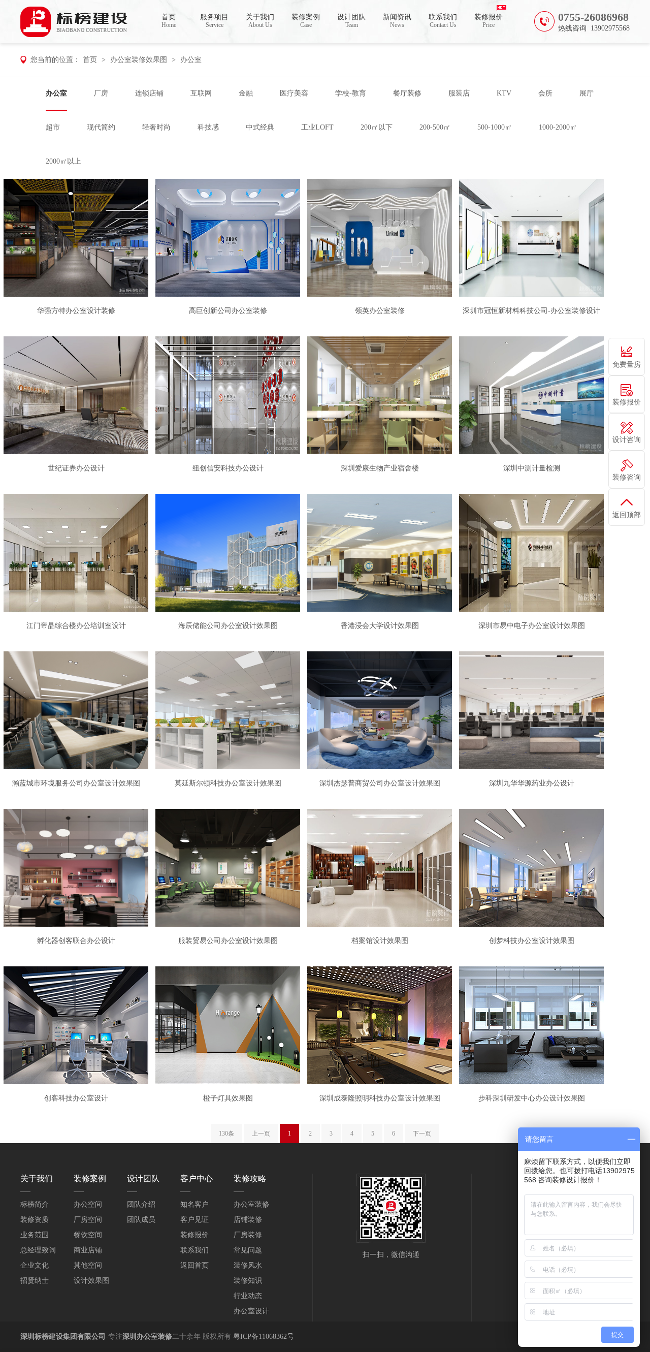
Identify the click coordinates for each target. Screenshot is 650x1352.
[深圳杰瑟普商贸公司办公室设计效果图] (379, 709)
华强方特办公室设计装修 (76, 311)
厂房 (101, 93)
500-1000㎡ (494, 127)
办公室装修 (251, 1204)
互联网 (201, 93)
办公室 (191, 60)
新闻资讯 (397, 20)
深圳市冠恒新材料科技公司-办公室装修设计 (531, 311)
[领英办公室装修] (379, 237)
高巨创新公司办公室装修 (228, 311)
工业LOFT (317, 127)
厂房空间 (88, 1219)
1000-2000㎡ (558, 127)
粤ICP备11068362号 (263, 1336)
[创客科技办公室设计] (76, 1024)
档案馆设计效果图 (379, 941)
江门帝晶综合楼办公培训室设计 (76, 626)
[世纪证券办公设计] (76, 394)
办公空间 (88, 1204)
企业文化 (34, 1265)
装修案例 (305, 20)
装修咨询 (626, 477)
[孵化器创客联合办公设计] (76, 867)
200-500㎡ (434, 127)
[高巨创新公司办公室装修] (227, 237)
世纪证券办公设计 (76, 468)
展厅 (586, 93)
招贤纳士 (34, 1280)
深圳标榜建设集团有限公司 (63, 1336)
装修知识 (248, 1280)
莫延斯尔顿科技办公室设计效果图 (228, 783)
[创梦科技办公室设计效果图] (531, 867)
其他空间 (88, 1265)
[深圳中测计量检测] (531, 394)
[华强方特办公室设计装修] (76, 237)
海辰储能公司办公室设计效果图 (228, 626)
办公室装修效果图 (138, 60)
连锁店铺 (149, 93)
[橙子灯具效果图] (227, 1024)
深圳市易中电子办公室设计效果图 (531, 626)
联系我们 (443, 20)
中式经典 (260, 127)
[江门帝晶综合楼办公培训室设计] (76, 552)
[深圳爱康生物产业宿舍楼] (379, 394)
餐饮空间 (88, 1235)
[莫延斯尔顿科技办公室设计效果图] (227, 709)
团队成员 (141, 1219)
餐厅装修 (407, 93)
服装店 (459, 93)
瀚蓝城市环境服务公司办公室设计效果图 (76, 783)
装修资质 (34, 1219)
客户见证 (194, 1219)
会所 (545, 93)
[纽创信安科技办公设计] (227, 394)
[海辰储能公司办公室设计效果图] (227, 552)
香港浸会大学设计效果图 (380, 626)
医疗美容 (294, 93)
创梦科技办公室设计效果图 (531, 941)
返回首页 (194, 1265)
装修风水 (248, 1265)
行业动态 (248, 1296)
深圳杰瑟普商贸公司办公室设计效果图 (379, 783)
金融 (246, 93)
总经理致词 (38, 1250)
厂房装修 (248, 1235)
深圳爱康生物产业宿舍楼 (380, 468)
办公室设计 (251, 1311)
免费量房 (626, 364)
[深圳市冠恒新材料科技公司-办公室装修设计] (531, 237)
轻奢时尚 (156, 127)
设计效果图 (91, 1280)
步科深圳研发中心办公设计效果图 (531, 1098)
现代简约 (101, 127)
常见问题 (248, 1250)
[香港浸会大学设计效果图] (379, 552)
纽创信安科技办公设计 (228, 468)
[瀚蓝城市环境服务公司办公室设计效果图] (76, 709)
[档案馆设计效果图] (379, 867)
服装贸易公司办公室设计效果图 (228, 941)
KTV (504, 93)
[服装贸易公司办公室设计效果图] (227, 867)
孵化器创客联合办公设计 (76, 941)
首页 (168, 20)
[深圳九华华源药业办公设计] (531, 709)
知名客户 (194, 1204)
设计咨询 (626, 440)
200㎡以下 (377, 127)
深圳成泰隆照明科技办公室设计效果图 (379, 1098)
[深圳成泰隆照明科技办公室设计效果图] (379, 1024)
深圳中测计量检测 (531, 468)
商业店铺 (88, 1250)
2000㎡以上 (63, 161)
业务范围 (34, 1235)
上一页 (261, 1133)
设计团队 (351, 20)
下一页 (422, 1133)
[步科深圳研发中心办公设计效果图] (531, 1024)
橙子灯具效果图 (228, 1098)
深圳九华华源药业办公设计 (531, 783)
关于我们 (260, 20)
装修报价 (488, 20)
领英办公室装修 (380, 311)
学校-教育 (350, 93)
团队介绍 (141, 1204)
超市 (53, 127)
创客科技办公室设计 (76, 1098)
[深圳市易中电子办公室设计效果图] (531, 552)
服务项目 (214, 20)
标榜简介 (34, 1204)
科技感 (208, 127)
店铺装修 (248, 1219)
